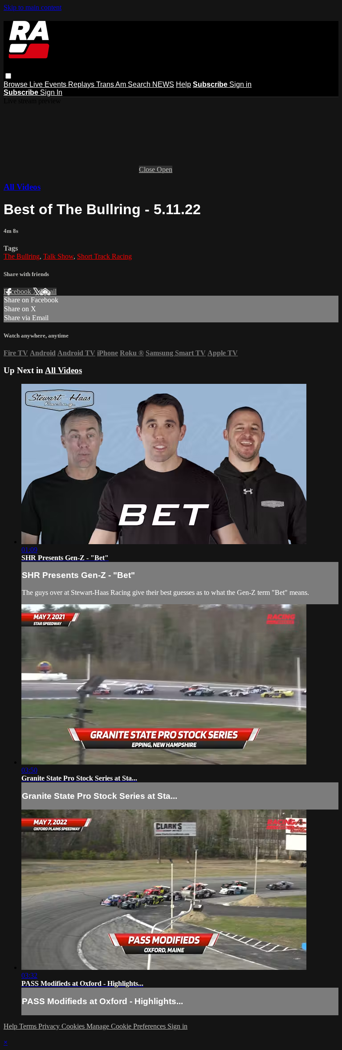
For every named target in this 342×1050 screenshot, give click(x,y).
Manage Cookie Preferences (126, 1026)
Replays (82, 84)
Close (148, 169)
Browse (16, 84)
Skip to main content (32, 7)
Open (164, 169)
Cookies (73, 1026)
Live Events (48, 84)
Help (183, 84)
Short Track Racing (104, 256)
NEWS (163, 84)
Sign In (51, 92)
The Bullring (22, 256)
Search (140, 84)
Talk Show (58, 256)
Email (48, 291)
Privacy (49, 1026)
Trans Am (112, 84)
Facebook (18, 291)
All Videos (22, 186)
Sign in (240, 84)
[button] (8, 76)
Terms (28, 1026)
